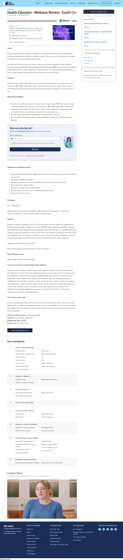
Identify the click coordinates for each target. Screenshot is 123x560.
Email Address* (16, 135)
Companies (48, 3)
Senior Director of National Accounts (96, 23)
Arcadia (86, 36)
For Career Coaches (79, 537)
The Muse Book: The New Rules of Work (83, 533)
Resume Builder (61, 3)
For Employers (77, 529)
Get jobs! (35, 149)
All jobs (86, 63)
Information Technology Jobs (59, 544)
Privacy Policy (40, 155)
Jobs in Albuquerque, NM (92, 78)
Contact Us (30, 551)
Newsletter (93, 3)
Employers (106, 3)
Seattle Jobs (54, 535)
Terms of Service (31, 155)
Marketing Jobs (55, 541)
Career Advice (31, 541)
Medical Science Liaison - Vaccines (95, 42)
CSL (85, 26)
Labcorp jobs (88, 60)
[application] (42, 499)
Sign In (117, 3)
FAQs (29, 532)
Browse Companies (33, 538)
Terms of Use (31, 544)
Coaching (81, 3)
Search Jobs (31, 535)
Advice (72, 3)
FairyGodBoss (31, 554)
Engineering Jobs (55, 538)
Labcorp (10, 9)
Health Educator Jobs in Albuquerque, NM (97, 75)
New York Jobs (55, 529)
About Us (30, 529)
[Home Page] (8, 4)
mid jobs (87, 57)
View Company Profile (17, 42)
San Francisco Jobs (56, 532)
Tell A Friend (77, 540)
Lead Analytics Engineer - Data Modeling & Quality (98, 33)
